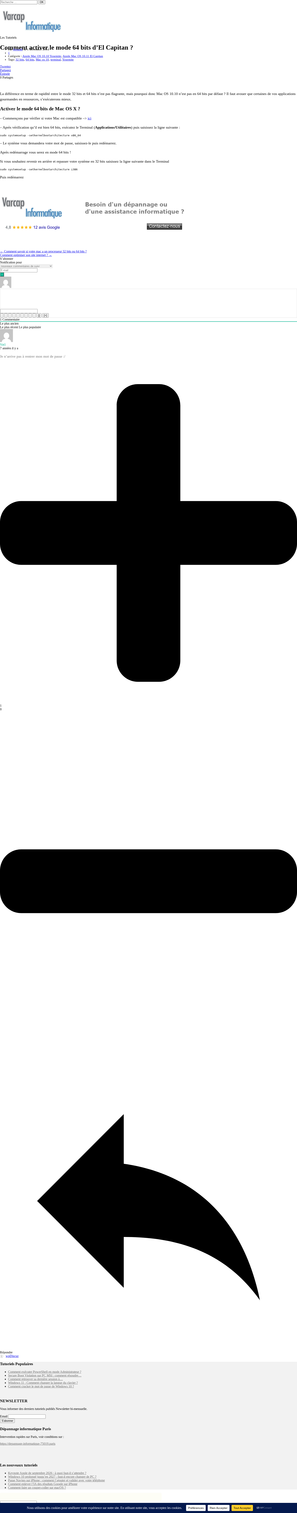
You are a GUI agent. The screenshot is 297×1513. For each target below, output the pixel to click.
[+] (45, 315)
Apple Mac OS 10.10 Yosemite (41, 56)
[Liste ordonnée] (18, 315)
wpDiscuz (12, 1356)
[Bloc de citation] (26, 315)
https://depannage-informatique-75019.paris (27, 1443)
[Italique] (5, 315)
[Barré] (14, 315)
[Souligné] (10, 315)
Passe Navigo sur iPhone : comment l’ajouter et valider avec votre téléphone (56, 1480)
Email (3, 1416)
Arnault (17, 49)
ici (89, 118)
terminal (56, 59)
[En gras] (1, 315)
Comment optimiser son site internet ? (26, 255)
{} (39, 315)
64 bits (30, 59)
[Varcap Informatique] (32, 30)
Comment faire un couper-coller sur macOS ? (37, 1487)
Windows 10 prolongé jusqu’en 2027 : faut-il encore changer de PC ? (52, 1476)
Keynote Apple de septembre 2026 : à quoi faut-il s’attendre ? (47, 1473)
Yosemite (68, 59)
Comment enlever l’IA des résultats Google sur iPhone (42, 1484)
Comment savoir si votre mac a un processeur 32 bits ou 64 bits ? (43, 251)
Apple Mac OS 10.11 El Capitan (83, 56)
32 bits (20, 59)
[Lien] (34, 315)
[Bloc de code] (30, 315)
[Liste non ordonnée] (22, 315)
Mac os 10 (42, 59)
